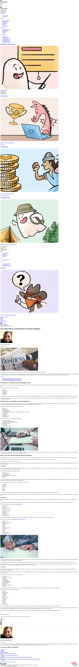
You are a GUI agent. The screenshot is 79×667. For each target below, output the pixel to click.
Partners (11, 659)
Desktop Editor (13, 653)
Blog (6, 657)
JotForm (13, 571)
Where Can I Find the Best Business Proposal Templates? (12, 380)
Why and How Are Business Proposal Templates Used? (12, 378)
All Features (2, 655)
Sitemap (39, 659)
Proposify (8, 468)
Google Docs (2, 653)
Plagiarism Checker (14, 655)
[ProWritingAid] (39, 1)
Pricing (1, 318)
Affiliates (14, 659)
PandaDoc (53, 499)
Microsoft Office (8, 653)
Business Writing (3, 326)
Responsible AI (21, 657)
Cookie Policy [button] (35, 665)
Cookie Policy (33, 659)
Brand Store (18, 659)
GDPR (36, 659)
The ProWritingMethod (27, 657)
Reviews (1, 317)
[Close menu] (5, 12)
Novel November (15, 657)
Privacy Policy (28, 659)
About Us (2, 659)
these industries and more (18, 504)
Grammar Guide (9, 657)
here (21, 492)
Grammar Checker (8, 655)
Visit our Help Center (4, 661)
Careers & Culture (7, 659)
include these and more (21, 519)
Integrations (2, 651)
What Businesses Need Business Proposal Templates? (12, 379)
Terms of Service (23, 659)
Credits (4, 657)
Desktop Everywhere (4, 652)
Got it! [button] (75, 665)
